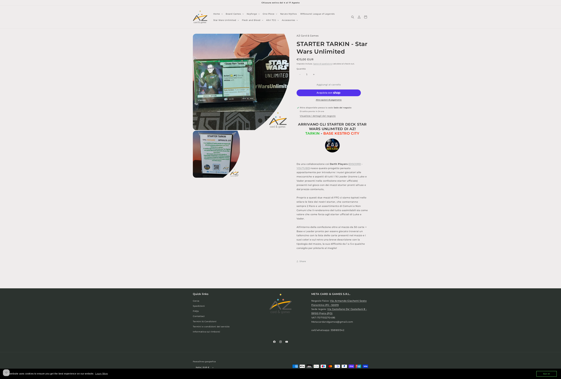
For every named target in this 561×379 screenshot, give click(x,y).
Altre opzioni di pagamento (329, 100)
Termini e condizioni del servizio (211, 326)
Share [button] (302, 261)
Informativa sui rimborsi (206, 331)
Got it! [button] (546, 374)
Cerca (196, 301)
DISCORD (355, 164)
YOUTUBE (303, 168)
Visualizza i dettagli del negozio (318, 116)
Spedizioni (199, 306)
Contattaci (199, 316)
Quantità (301, 69)
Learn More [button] (101, 373)
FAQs (196, 311)
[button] (218, 14)
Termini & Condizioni (205, 321)
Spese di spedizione (322, 64)
